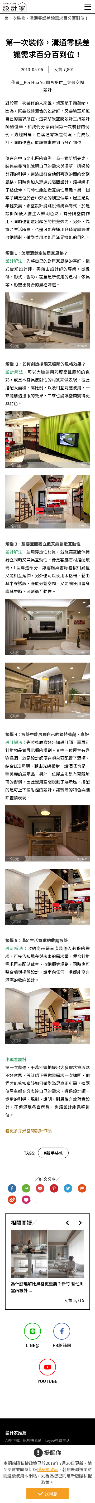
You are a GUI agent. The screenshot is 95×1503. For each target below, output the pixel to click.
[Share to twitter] (68, 1188)
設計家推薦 (15, 1432)
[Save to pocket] (40, 1188)
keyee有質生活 (57, 1440)
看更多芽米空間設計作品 (28, 1130)
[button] (67, 1222)
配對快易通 (32, 1440)
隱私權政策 (47, 1469)
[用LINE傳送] (26, 1188)
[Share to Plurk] (82, 1188)
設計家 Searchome (14, 8)
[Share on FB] (12, 1188)
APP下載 (12, 1440)
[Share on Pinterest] (54, 1188)
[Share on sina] (12, 1200)
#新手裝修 (53, 1153)
